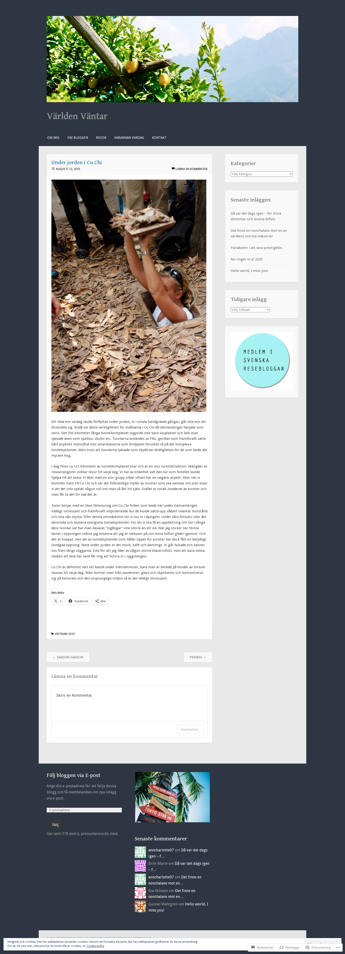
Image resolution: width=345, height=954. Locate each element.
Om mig (53, 137)
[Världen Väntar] (172, 101)
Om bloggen (77, 137)
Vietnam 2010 (65, 634)
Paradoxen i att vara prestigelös (256, 248)
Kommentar (190, 729)
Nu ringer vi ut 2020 (246, 259)
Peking (198, 657)
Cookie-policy (95, 946)
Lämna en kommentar (191, 169)
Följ (55, 825)
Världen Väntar (77, 116)
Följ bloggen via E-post (73, 775)
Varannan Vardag (129, 137)
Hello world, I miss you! (249, 271)
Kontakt (159, 137)
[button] (172, 797)
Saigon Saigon (68, 657)
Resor (101, 137)
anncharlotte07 (161, 850)
